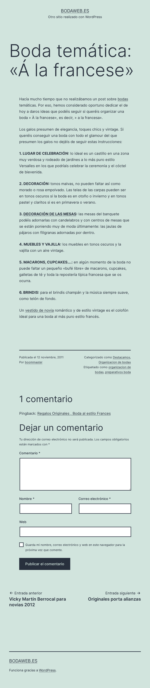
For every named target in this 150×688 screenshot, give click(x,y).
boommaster (33, 362)
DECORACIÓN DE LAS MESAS (49, 214)
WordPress (47, 670)
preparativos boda (118, 372)
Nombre (26, 499)
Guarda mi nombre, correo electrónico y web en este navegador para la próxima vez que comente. (75, 547)
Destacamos (121, 357)
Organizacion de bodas (115, 362)
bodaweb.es (75, 11)
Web (22, 522)
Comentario (29, 453)
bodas (123, 99)
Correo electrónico (94, 499)
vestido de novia (39, 310)
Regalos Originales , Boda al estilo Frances (74, 413)
